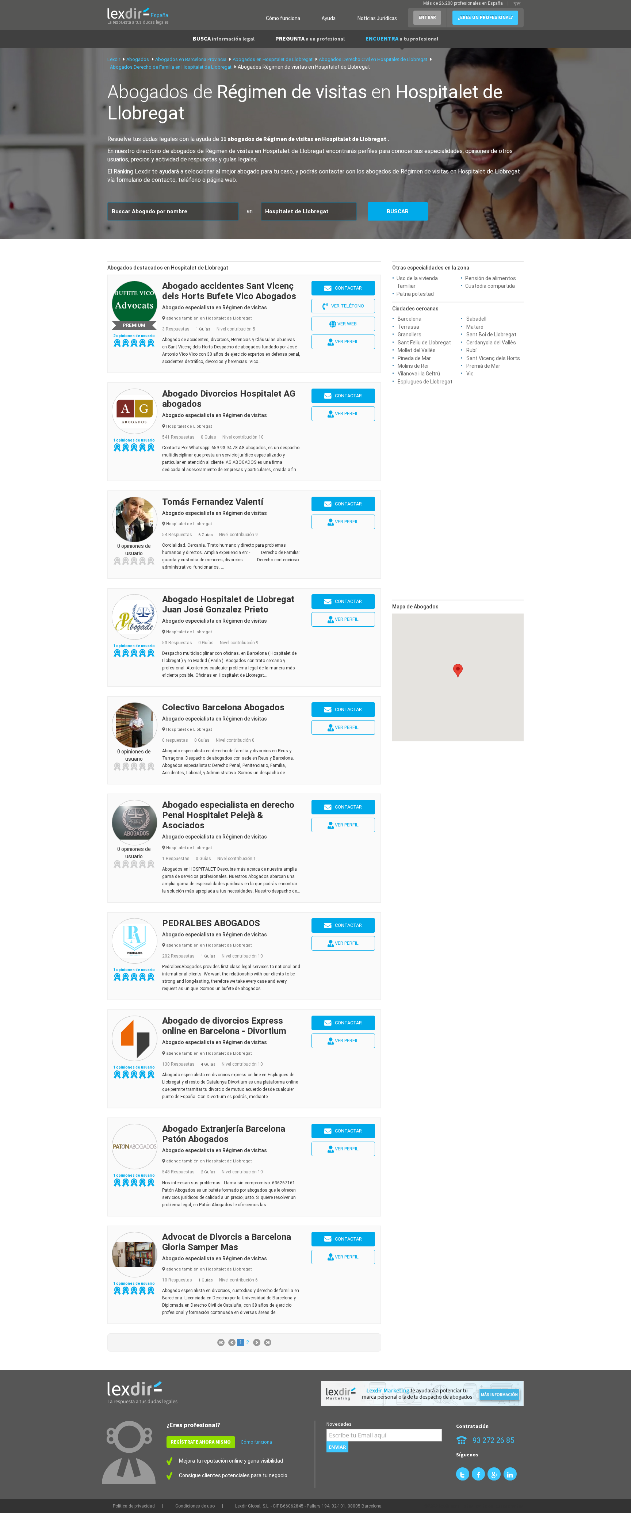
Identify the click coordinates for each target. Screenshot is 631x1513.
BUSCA (224, 38)
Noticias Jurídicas (377, 18)
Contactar (347, 288)
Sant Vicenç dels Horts (493, 358)
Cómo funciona (283, 18)
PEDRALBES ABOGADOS (211, 923)
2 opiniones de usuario (134, 336)
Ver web (346, 323)
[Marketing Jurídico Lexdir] (422, 1393)
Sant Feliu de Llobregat (424, 342)
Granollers (409, 334)
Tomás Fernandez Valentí (212, 502)
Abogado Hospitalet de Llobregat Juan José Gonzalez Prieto (228, 604)
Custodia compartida (490, 286)
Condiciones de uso (195, 1506)
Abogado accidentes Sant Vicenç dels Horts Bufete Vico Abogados (229, 291)
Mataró (474, 327)
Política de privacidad (134, 1506)
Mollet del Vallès (417, 350)
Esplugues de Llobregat (425, 382)
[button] (458, 670)
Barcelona (409, 319)
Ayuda (329, 18)
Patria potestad (415, 294)
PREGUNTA (310, 38)
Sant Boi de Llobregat (491, 334)
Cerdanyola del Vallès (491, 342)
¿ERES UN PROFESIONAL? (485, 17)
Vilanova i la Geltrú (419, 374)
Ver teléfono (346, 306)
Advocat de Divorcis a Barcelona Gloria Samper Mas (226, 1242)
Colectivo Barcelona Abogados (223, 707)
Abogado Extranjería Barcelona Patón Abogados (223, 1134)
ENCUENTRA (402, 38)
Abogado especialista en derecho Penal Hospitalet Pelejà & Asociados (228, 815)
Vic (470, 374)
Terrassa (408, 327)
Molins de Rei (413, 366)
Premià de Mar (483, 366)
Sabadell (476, 319)
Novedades (339, 1424)
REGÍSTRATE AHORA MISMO (201, 1442)
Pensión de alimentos (490, 278)
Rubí (471, 350)
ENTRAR (427, 17)
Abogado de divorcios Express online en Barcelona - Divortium (224, 1026)
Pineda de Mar (414, 358)
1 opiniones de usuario (134, 440)
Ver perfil (346, 341)
